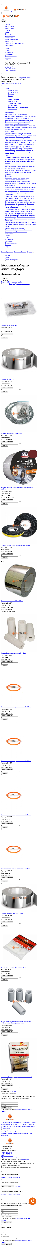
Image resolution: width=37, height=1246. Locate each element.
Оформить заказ (6, 1222)
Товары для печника (11, 39)
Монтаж (12, 1132)
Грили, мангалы (10, 36)
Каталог (7, 25)
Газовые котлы (21, 168)
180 (14, 1091)
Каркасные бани (10, 204)
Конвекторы (9, 230)
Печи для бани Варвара (20, 142)
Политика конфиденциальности (11, 1133)
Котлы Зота (22, 172)
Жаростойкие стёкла (23, 217)
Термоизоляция (31, 183)
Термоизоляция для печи (27, 219)
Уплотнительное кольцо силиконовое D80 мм (15, 869)
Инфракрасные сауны (12, 202)
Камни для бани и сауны (27, 202)
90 (12, 1091)
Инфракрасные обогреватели (22, 230)
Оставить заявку (6, 1107)
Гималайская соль (24, 200)
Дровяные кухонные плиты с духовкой (17, 122)
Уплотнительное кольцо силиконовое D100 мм (16, 815)
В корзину (4, 337)
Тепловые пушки (10, 232)
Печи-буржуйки (15, 118)
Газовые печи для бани (28, 135)
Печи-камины (9, 114)
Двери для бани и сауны (26, 196)
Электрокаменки (10, 137)
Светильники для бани (12, 198)
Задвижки (15, 222)
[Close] (1, 1171)
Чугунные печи (26, 118)
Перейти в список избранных (10, 1177)
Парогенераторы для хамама (14, 139)
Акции (7, 50)
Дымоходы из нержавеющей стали (17, 179)
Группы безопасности (12, 172)
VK (14, 1158)
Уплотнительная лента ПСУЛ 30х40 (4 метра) (15, 545)
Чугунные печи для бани (23, 133)
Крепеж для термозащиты (9, 325)
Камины (7, 30)
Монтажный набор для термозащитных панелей (16, 1077)
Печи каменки (18, 152)
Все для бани (9, 38)
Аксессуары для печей (12, 124)
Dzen (11, 1158)
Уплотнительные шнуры (12, 209)
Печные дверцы (24, 224)
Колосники (8, 222)
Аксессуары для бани (11, 196)
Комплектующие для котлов (27, 170)
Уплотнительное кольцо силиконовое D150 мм (16, 761)
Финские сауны (23, 206)
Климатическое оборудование (14, 43)
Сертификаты (9, 45)
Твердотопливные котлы (13, 167)
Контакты (8, 58)
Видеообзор (4, 1135)
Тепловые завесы (21, 232)
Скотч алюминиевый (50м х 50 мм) (12, 601)
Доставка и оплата (11, 56)
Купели (32, 198)
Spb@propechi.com (11, 67)
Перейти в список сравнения (10, 1195)
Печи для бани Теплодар (19, 150)
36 (10, 1091)
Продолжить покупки (7, 1186)
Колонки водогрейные (23, 137)
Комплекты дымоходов (12, 178)
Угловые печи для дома (18, 129)
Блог (30, 1133)
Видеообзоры (9, 52)
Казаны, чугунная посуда (19, 193)
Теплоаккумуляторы (11, 170)
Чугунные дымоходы (18, 183)
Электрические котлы (28, 167)
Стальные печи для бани (12, 135)
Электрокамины (15, 159)
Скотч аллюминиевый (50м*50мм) (12, 913)
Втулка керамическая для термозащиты (13, 967)
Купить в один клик (7, 334)
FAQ (6, 60)
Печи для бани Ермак (21, 144)
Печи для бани (9, 28)
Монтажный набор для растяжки (11, 433)
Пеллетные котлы (10, 168)
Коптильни (25, 187)
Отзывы (18, 1132)
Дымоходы (8, 34)
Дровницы (12, 217)
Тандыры (8, 187)
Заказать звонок (6, 81)
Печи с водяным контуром (24, 120)
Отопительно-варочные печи (14, 116)
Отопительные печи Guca (22, 126)
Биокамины (25, 159)
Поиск (3, 21)
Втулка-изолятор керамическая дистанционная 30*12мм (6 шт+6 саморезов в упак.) (16, 1022)
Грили (19, 187)
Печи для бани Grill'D (16, 140)
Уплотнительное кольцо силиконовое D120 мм (16, 707)
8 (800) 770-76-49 (10, 70)
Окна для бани (24, 198)
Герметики (21, 215)
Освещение (30, 204)
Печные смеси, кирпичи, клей (14, 211)
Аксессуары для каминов (20, 161)
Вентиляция (14, 215)
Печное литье (9, 41)
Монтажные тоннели (11, 224)
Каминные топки (10, 157)
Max (8, 1158)
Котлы (7, 32)
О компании (9, 54)
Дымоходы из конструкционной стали (16, 180)
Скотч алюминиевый (7, 379)
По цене (4, 282)
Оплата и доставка (27, 1132)
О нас (2, 1132)
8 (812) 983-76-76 (10, 68)
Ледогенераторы (21, 204)
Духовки (33, 222)
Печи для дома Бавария (18, 127)
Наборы (16, 219)
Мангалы (14, 187)
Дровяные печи (10, 133)
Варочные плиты (24, 222)
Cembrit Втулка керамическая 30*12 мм (13, 653)
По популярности (15, 282)
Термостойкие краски (28, 209)
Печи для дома (9, 26)
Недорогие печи (10, 120)
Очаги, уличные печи (16, 189)
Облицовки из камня (11, 200)
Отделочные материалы (16, 213)
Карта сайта (25, 1159)
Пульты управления (11, 206)
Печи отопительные (20, 114)
